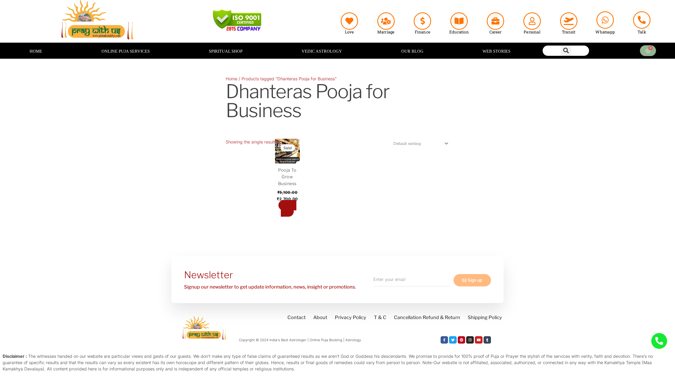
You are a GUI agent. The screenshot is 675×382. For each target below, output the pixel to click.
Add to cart (288, 208)
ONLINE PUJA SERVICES (126, 51)
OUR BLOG (412, 51)
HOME (36, 51)
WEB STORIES (496, 51)
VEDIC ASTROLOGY (322, 51)
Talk (642, 31)
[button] (566, 51)
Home (231, 78)
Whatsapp (605, 31)
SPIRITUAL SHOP (226, 51)
